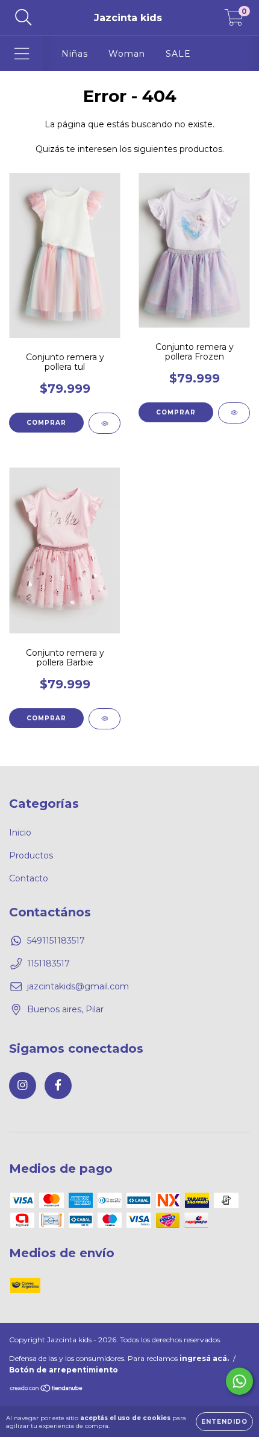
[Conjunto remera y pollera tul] (104, 423)
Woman (126, 53)
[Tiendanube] (46, 1389)
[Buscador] (23, 18)
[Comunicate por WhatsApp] (239, 1381)
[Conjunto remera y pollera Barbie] (104, 718)
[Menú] (22, 54)
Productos (31, 855)
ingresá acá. (204, 1358)
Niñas (74, 53)
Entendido (224, 1422)
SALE (178, 53)
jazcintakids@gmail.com (78, 986)
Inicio (20, 832)
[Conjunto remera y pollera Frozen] (234, 412)
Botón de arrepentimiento (63, 1369)
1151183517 (48, 963)
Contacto (28, 878)
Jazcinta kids (128, 18)
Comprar (46, 423)
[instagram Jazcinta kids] (22, 1085)
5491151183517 (56, 940)
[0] (234, 21)
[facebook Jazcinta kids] (58, 1085)
